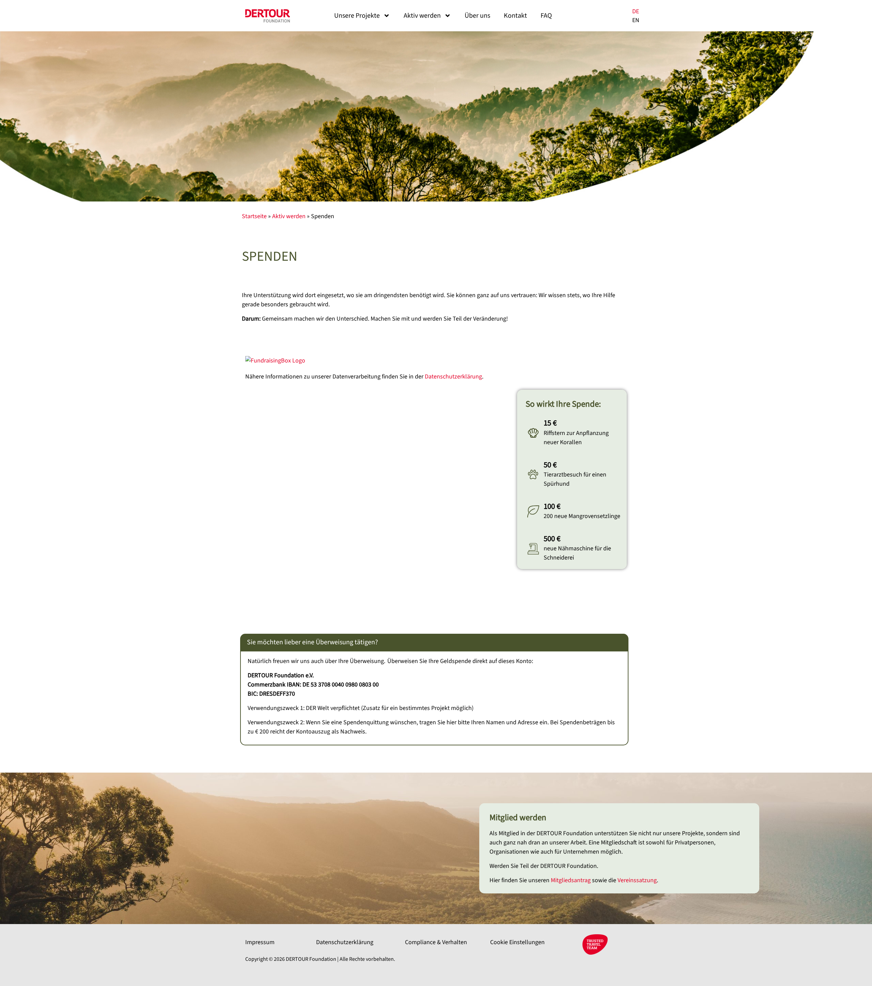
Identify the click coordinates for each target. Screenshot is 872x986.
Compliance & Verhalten (436, 942)
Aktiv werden (422, 15)
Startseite (254, 216)
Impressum (260, 942)
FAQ (546, 15)
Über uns (477, 15)
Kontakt (515, 15)
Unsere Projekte (357, 15)
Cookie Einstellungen (517, 942)
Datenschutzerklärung (453, 376)
